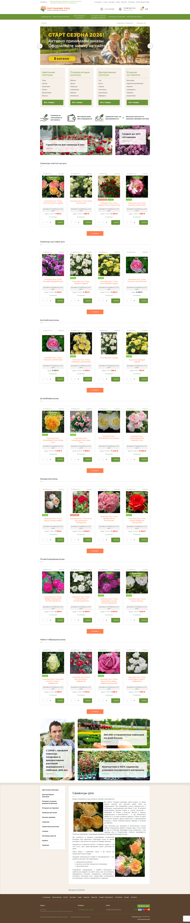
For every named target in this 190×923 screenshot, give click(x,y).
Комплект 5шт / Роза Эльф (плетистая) (81, 202)
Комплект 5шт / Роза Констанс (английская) (136, 280)
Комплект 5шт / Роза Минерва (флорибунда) (53, 280)
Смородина (74, 89)
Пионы (44, 83)
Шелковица (102, 93)
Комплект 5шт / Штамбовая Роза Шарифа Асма (137, 438)
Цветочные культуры (48, 73)
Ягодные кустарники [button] (117, 17)
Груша (72, 83)
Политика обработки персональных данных (54, 916)
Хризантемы (46, 93)
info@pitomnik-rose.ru (113, 909)
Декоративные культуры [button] (79, 16)
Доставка (112, 2)
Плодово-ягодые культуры (80, 73)
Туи (99, 80)
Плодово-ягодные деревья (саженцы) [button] (98, 16)
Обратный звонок (128, 10)
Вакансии (94, 897)
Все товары (49, 102)
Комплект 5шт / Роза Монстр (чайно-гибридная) (81, 679)
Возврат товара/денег (106, 897)
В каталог (95, 233)
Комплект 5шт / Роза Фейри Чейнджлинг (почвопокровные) (53, 599)
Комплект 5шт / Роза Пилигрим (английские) (81, 361)
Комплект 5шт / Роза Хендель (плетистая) (137, 204)
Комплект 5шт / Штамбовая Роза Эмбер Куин (53, 440)
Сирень (101, 86)
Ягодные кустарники (133, 73)
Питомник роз (136, 916)
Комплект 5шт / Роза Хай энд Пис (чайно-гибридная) (53, 681)
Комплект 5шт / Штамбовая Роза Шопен (109, 437)
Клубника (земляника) (135, 83)
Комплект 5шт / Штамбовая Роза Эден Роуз (81, 440)
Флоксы (45, 96)
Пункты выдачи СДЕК (142, 2)
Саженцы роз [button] (46, 17)
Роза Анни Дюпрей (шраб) (137, 361)
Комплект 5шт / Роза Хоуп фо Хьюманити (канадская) (81, 520)
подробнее (49, 148)
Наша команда (56, 897)
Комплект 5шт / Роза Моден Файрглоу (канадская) (137, 520)
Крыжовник (131, 96)
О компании (98, 2)
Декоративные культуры (107, 73)
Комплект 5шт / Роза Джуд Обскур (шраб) (53, 519)
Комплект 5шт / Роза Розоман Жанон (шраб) (53, 202)
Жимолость (74, 96)
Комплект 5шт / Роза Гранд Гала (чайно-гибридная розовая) (109, 681)
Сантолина (102, 89)
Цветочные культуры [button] (61, 17)
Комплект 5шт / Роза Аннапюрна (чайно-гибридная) (137, 679)
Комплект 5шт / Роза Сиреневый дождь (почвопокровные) (109, 601)
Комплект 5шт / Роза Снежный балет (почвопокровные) (81, 599)
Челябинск (43, 2)
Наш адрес (43, 909)
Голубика (130, 93)
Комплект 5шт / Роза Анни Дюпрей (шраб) (109, 282)
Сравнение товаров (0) (124, 23)
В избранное (47, 173)
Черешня (73, 86)
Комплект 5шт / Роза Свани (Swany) (137, 600)
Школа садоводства (143, 919)
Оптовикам (131, 2)
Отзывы (126, 897)
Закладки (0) (141, 23)
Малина (73, 93)
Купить (60, 222)
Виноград (130, 80)
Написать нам (143, 906)
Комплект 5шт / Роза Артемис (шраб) (81, 282)
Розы (44, 80)
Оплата (105, 2)
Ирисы (44, 89)
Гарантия (124, 2)
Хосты (100, 83)
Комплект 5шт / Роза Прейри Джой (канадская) (109, 518)
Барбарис (102, 96)
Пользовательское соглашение (80, 916)
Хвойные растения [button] (134, 17)
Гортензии (46, 86)
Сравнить (61, 173)
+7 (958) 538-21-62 (86, 910)
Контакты (134, 897)
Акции (118, 2)
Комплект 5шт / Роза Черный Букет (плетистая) (109, 204)
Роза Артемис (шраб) (109, 358)
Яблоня (73, 80)
